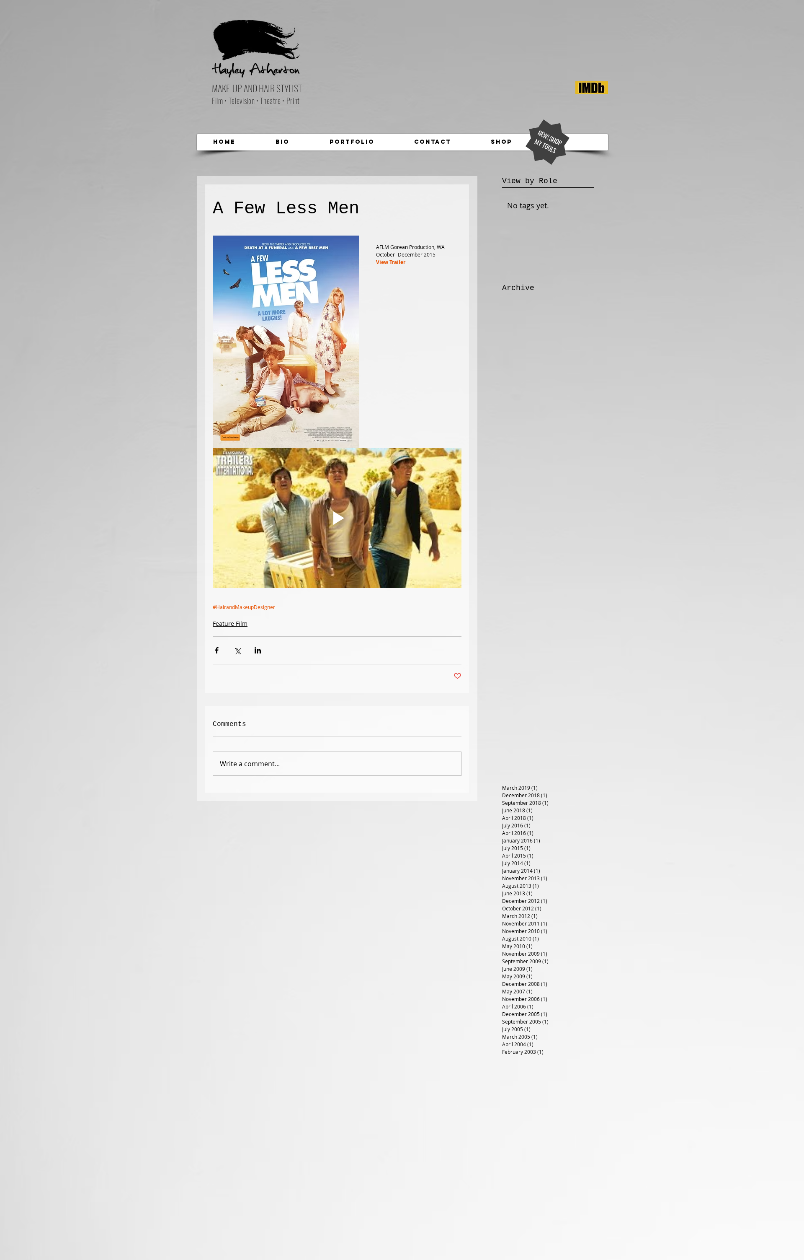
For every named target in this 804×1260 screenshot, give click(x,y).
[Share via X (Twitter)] (237, 650)
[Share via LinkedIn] (258, 650)
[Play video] (337, 518)
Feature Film (230, 623)
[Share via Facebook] (217, 650)
